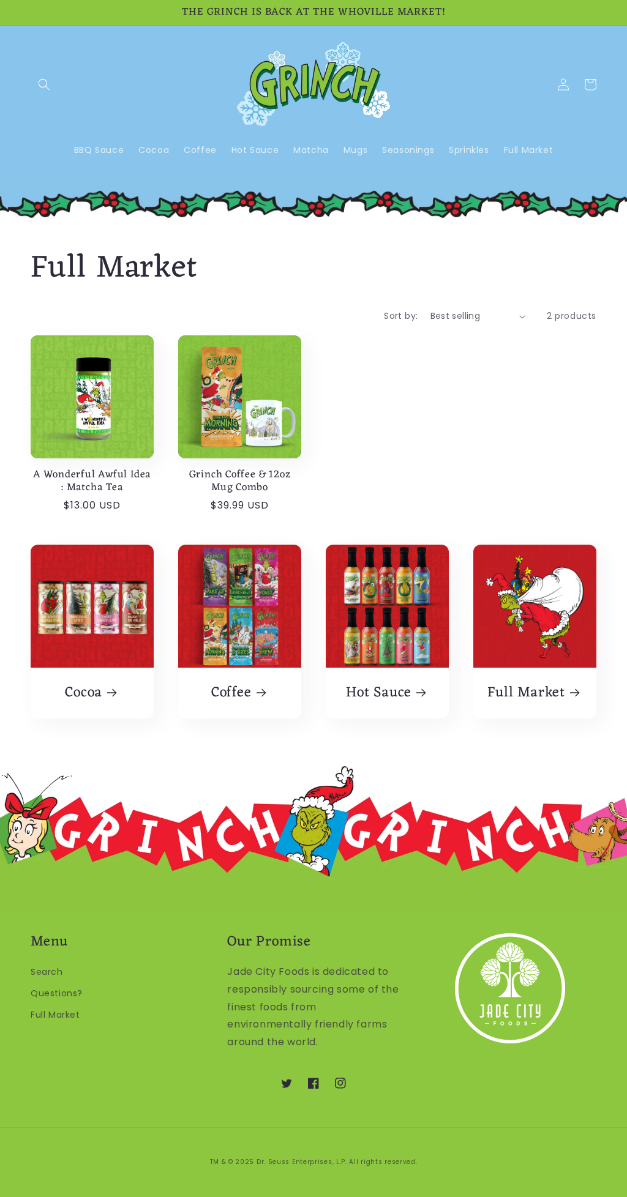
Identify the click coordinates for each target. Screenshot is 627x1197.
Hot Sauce (378, 693)
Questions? (57, 993)
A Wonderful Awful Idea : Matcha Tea (92, 481)
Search (47, 972)
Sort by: (401, 316)
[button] (44, 84)
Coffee (231, 693)
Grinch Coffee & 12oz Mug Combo (240, 481)
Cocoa (83, 693)
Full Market (526, 693)
